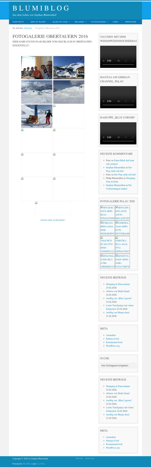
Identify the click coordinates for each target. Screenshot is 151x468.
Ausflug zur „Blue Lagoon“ (119, 298)
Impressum (130, 22)
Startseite (18, 22)
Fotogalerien (98, 22)
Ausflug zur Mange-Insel (117, 312)
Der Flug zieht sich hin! (125, 174)
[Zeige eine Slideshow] (52, 220)
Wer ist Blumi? (38, 22)
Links (115, 22)
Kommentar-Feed (114, 342)
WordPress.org (113, 345)
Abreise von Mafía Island (117, 291)
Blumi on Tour (60, 22)
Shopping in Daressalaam (118, 284)
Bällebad (79, 22)
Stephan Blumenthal (115, 167)
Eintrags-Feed (112, 338)
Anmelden (111, 335)
